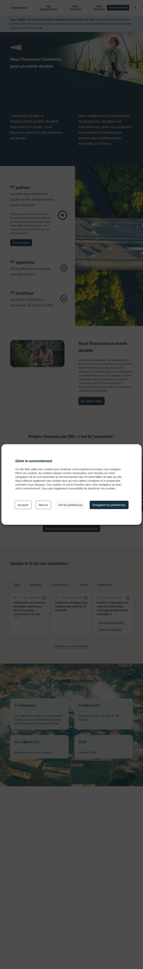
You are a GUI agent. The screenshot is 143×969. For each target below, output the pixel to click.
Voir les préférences (70, 505)
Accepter (23, 505)
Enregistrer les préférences (109, 505)
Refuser (43, 505)
